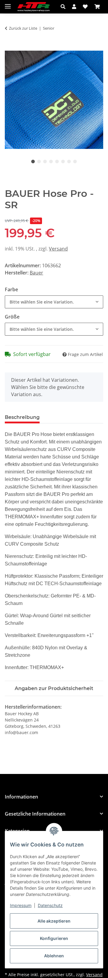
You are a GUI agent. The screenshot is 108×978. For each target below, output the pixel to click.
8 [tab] (75, 161)
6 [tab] (63, 161)
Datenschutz (50, 905)
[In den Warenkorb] (9, 47)
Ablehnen (54, 955)
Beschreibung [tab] (22, 417)
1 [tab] (33, 161)
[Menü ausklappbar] (8, 3)
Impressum (21, 905)
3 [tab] (45, 161)
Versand (58, 248)
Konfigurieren (54, 938)
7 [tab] (69, 161)
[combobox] (54, 301)
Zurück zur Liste (23, 28)
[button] (65, 7)
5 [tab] (57, 161)
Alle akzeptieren (54, 920)
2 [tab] (39, 161)
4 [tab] (51, 161)
